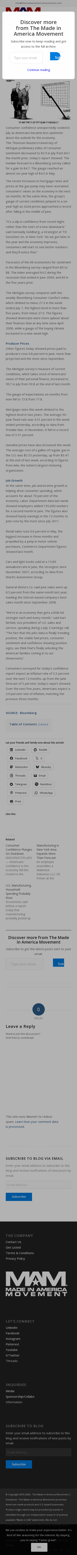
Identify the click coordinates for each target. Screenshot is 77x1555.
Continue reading (38, 70)
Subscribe (57, 57)
